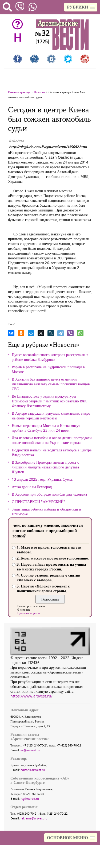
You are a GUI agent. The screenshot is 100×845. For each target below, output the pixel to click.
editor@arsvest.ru (33, 770)
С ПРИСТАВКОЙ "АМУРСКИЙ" (38, 501)
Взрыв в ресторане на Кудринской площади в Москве (48, 369)
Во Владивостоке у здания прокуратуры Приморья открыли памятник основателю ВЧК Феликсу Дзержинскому (49, 401)
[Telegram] (60, 333)
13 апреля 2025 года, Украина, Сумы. (42, 479)
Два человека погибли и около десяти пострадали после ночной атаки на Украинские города (52, 440)
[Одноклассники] (21, 333)
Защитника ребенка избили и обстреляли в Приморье (46, 511)
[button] (80, 7)
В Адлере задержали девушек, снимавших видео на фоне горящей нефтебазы (51, 416)
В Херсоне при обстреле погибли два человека (49, 494)
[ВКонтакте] (11, 333)
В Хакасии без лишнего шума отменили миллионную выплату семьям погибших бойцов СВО (51, 384)
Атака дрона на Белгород (32, 486)
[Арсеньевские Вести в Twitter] (68, 59)
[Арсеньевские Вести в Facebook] (17, 59)
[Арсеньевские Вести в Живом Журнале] (34, 59)
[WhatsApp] (80, 333)
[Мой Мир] (31, 333)
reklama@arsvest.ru (34, 818)
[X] (41, 333)
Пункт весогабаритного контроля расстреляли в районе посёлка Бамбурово (50, 357)
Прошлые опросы (28, 613)
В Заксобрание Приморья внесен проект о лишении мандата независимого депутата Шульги (45, 467)
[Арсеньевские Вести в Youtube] (85, 59)
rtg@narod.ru (30, 799)
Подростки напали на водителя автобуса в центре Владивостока (51, 452)
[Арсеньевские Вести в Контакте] (51, 59)
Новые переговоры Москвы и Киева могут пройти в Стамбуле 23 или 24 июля (46, 428)
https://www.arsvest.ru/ (31, 696)
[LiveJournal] (50, 333)
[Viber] (70, 333)
